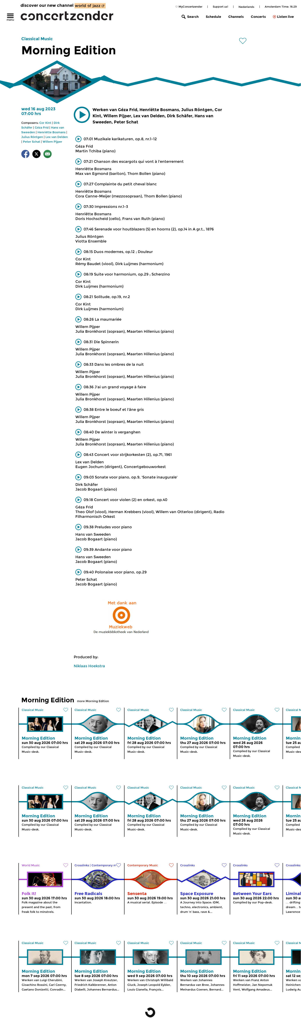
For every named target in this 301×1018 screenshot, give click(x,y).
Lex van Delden (56, 137)
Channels (236, 17)
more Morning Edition (93, 701)
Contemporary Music (142, 865)
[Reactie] (47, 154)
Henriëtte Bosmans (51, 132)
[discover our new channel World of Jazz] (90, 5)
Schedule (213, 17)
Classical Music (37, 38)
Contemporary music (107, 865)
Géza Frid (42, 127)
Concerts (258, 17)
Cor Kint (45, 123)
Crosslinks (82, 865)
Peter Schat (31, 141)
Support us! (220, 6)
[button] (82, 115)
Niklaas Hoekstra (89, 666)
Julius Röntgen (32, 137)
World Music (31, 865)
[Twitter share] (36, 154)
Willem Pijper (52, 141)
